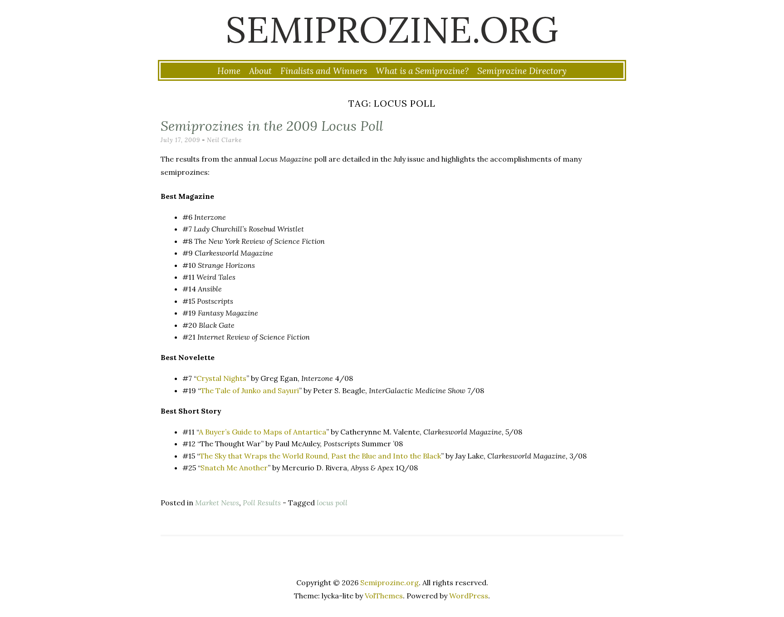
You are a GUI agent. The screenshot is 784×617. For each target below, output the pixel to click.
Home (228, 70)
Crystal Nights (221, 378)
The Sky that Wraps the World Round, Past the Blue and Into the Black (320, 455)
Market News (217, 502)
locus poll (332, 502)
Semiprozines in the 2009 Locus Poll (272, 125)
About (260, 70)
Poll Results (262, 502)
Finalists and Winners (323, 70)
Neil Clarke (224, 140)
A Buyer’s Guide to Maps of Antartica (262, 431)
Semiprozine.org (392, 29)
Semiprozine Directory (522, 70)
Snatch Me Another (234, 467)
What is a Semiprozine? (422, 70)
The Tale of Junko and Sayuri (250, 390)
